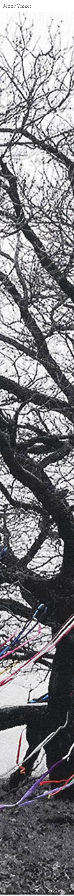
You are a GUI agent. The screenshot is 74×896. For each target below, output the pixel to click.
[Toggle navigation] (68, 6)
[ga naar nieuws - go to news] (37, 889)
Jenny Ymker (17, 6)
